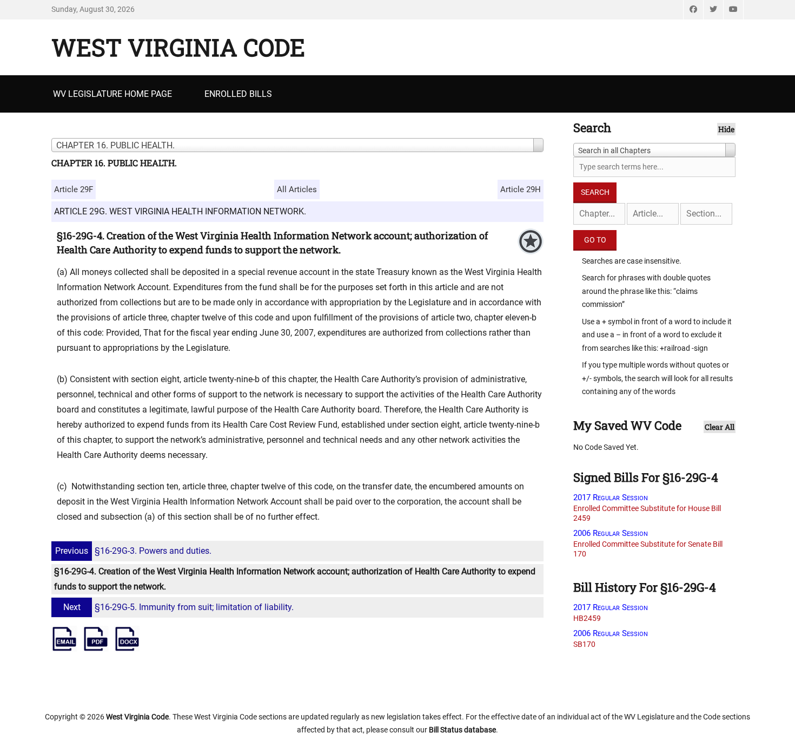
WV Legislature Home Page (112, 94)
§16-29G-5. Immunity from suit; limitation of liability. (178, 607)
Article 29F (73, 189)
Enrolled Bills (238, 94)
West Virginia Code (178, 47)
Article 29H (520, 189)
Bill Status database (462, 729)
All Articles (297, 189)
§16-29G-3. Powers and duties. (133, 551)
